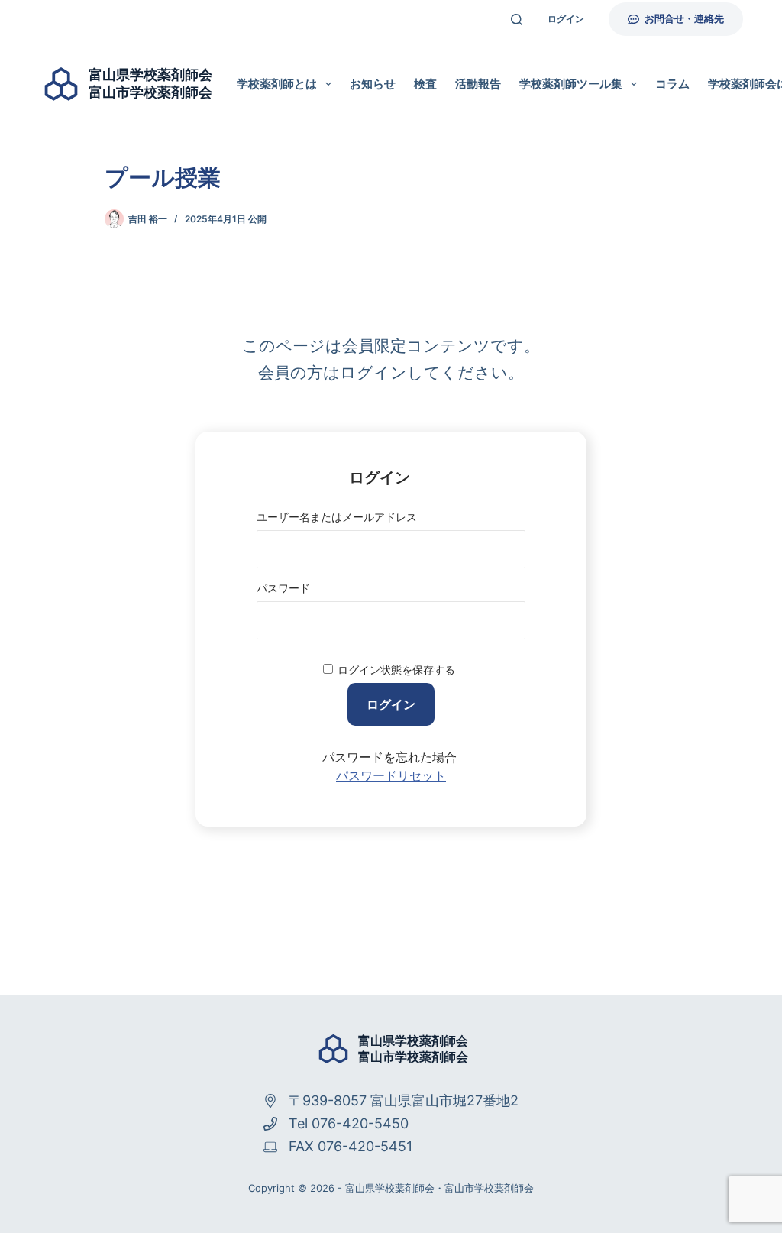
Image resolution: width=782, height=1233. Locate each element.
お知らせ (373, 83)
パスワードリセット (391, 775)
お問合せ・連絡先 (684, 18)
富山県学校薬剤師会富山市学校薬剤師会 (413, 1048)
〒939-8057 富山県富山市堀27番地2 (404, 1100)
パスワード (283, 587)
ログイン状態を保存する (396, 669)
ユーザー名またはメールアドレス (337, 516)
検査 (425, 83)
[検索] (516, 19)
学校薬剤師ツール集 (570, 83)
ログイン (566, 18)
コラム (672, 83)
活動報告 (478, 83)
